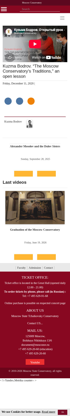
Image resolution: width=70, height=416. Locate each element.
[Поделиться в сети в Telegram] (19, 101)
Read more (48, 411)
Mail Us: (35, 330)
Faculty (21, 267)
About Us (35, 310)
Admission (35, 267)
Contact (48, 267)
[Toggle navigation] (62, 18)
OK (62, 412)
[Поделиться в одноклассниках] (31, 101)
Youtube (35, 362)
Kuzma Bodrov (13, 121)
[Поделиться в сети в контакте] (8, 101)
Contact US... (35, 323)
